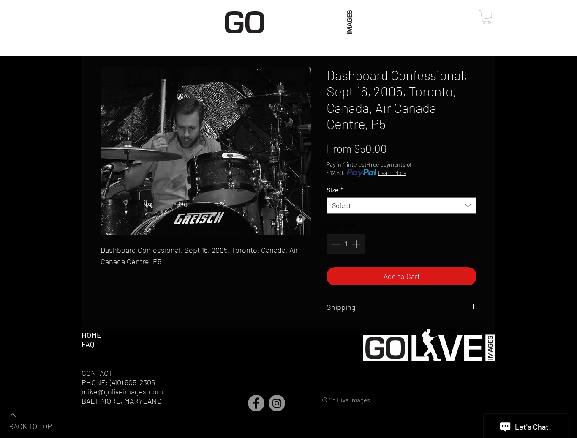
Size (335, 190)
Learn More (392, 172)
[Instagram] (277, 403)
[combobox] (401, 205)
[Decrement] (335, 244)
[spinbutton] (346, 244)
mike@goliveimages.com (122, 391)
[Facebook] (256, 403)
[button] (487, 17)
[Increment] (357, 244)
